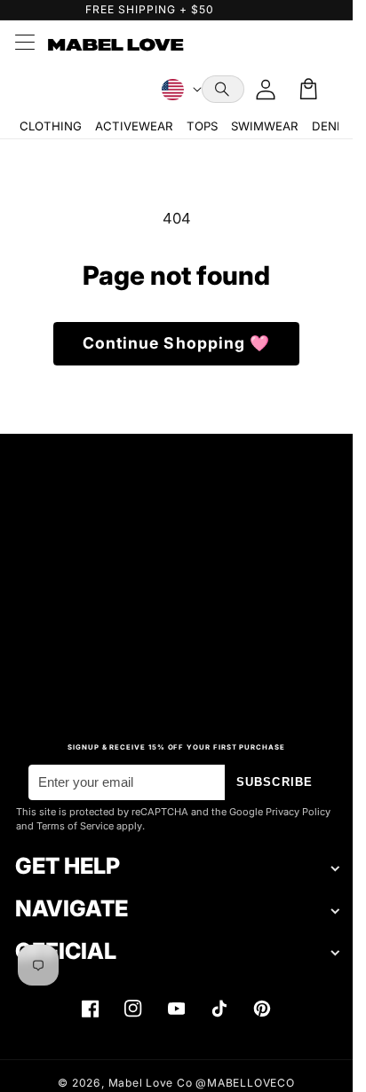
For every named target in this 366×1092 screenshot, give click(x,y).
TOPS (202, 126)
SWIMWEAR (264, 126)
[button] (223, 89)
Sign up (176, 673)
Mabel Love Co (150, 1082)
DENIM (331, 126)
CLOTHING (51, 126)
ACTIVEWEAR (133, 126)
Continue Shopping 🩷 (177, 343)
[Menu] (24, 44)
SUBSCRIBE (274, 782)
